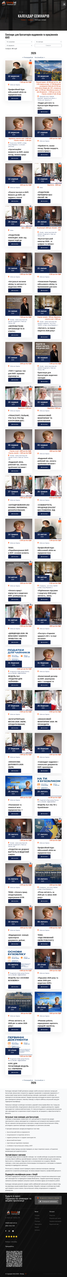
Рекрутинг (52, 1215)
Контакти (37, 1230)
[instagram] (9, 1231)
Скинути (48, 45)
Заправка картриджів (55, 1221)
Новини (37, 1227)
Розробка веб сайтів (55, 1218)
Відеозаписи (38, 1224)
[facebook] (5, 1231)
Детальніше (14, 98)
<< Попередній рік (27, 57)
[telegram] (13, 1231)
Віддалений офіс (54, 1224)
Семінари (37, 1221)
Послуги (37, 1218)
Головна (37, 1215)
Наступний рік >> (39, 57)
